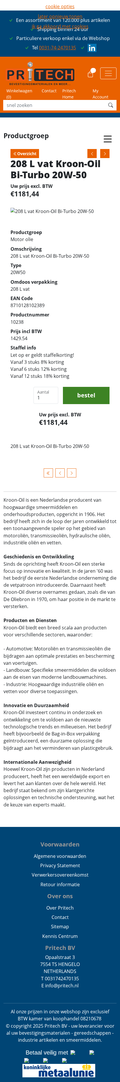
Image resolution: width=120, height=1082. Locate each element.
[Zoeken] (111, 105)
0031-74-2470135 (57, 47)
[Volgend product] (71, 472)
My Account (100, 94)
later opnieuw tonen (60, 16)
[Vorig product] (60, 472)
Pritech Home (69, 94)
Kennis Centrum (60, 936)
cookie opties (60, 6)
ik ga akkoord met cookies (60, 26)
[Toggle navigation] (108, 73)
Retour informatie (60, 884)
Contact (49, 91)
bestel (86, 395)
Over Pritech (60, 908)
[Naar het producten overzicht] (48, 472)
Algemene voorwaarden (60, 856)
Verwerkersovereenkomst (60, 875)
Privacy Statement (60, 865)
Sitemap (60, 926)
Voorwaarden (60, 844)
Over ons (60, 896)
